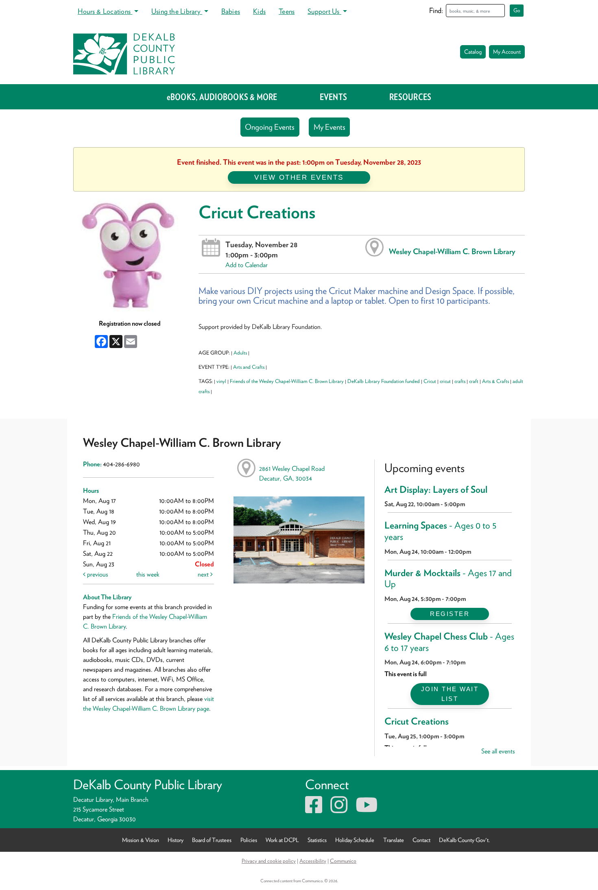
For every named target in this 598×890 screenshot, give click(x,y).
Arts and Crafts (248, 367)
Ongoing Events (270, 127)
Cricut (429, 381)
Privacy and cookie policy (269, 860)
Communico (343, 860)
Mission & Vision (140, 839)
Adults (240, 353)
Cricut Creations (416, 721)
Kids (259, 11)
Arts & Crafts (495, 381)
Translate (393, 839)
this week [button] (147, 574)
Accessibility (312, 860)
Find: (436, 10)
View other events (299, 177)
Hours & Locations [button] (105, 11)
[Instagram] (338, 810)
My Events (329, 127)
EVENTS (333, 96)
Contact (421, 839)
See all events (498, 751)
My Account (507, 51)
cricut (445, 381)
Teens (287, 11)
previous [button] (96, 574)
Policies (248, 839)
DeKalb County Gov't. (464, 839)
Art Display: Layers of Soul (435, 489)
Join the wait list (450, 693)
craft (473, 381)
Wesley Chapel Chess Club (449, 642)
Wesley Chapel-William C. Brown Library (452, 251)
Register (449, 613)
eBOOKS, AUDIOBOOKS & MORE (222, 96)
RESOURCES (410, 96)
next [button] (204, 574)
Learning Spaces (440, 531)
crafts (459, 381)
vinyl (221, 381)
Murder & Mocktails (448, 578)
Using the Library (176, 11)
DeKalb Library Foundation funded (383, 381)
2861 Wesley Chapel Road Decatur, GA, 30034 (292, 473)
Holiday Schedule (354, 839)
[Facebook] (313, 810)
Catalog (473, 51)
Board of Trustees (211, 839)
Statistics (317, 839)
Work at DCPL (282, 839)
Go (516, 10)
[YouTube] (367, 810)
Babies (230, 11)
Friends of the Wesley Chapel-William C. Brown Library (287, 381)
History (175, 839)
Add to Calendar (246, 265)
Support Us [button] (324, 11)
